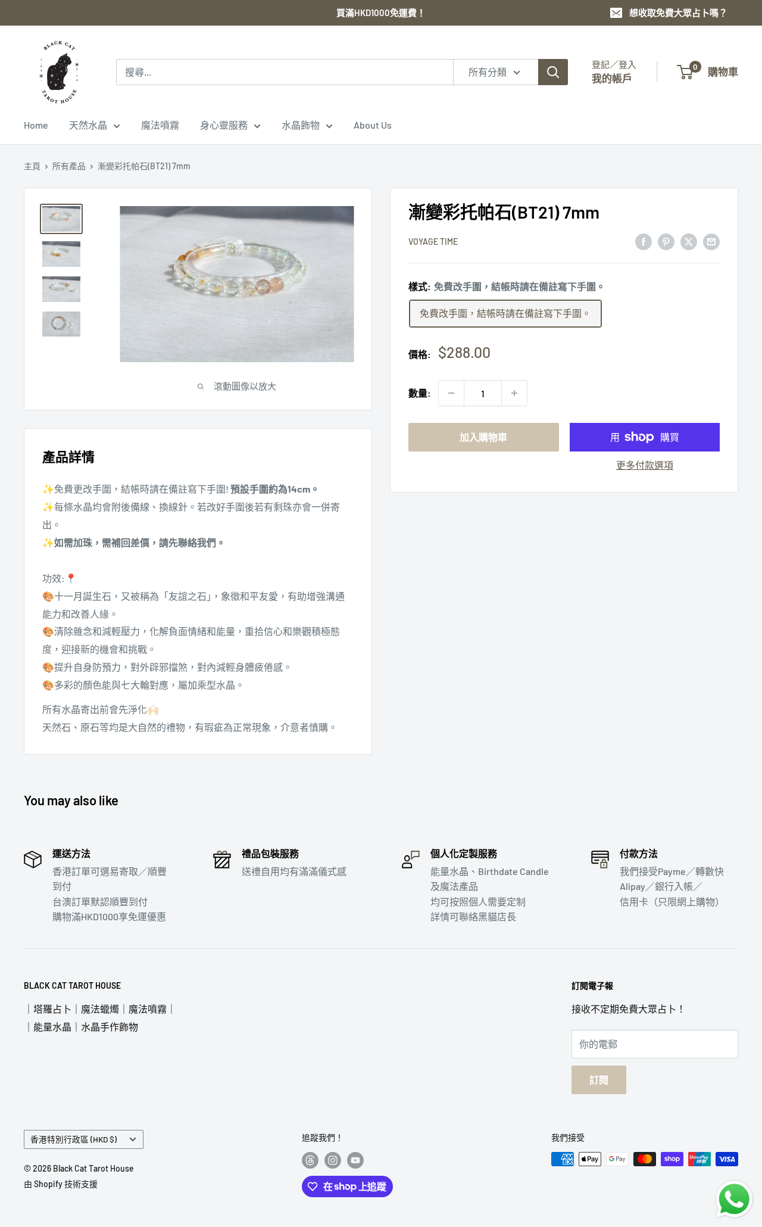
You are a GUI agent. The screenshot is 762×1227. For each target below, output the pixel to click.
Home (36, 124)
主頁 (32, 166)
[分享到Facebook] (643, 241)
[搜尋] (553, 72)
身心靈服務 (224, 124)
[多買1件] (514, 393)
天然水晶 (88, 124)
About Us (373, 124)
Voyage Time (433, 242)
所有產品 (69, 166)
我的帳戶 (612, 78)
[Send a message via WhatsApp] (734, 1199)
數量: (419, 393)
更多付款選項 (644, 465)
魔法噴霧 (160, 124)
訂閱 (598, 1079)
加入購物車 (483, 437)
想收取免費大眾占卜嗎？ (678, 12)
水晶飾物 (301, 124)
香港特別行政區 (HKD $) (73, 1139)
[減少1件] (451, 393)
